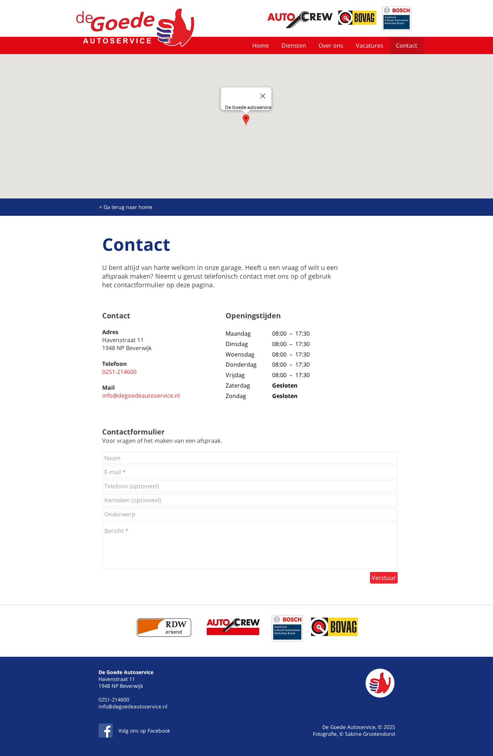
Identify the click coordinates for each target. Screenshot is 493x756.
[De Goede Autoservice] (106, 731)
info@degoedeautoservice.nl (141, 395)
